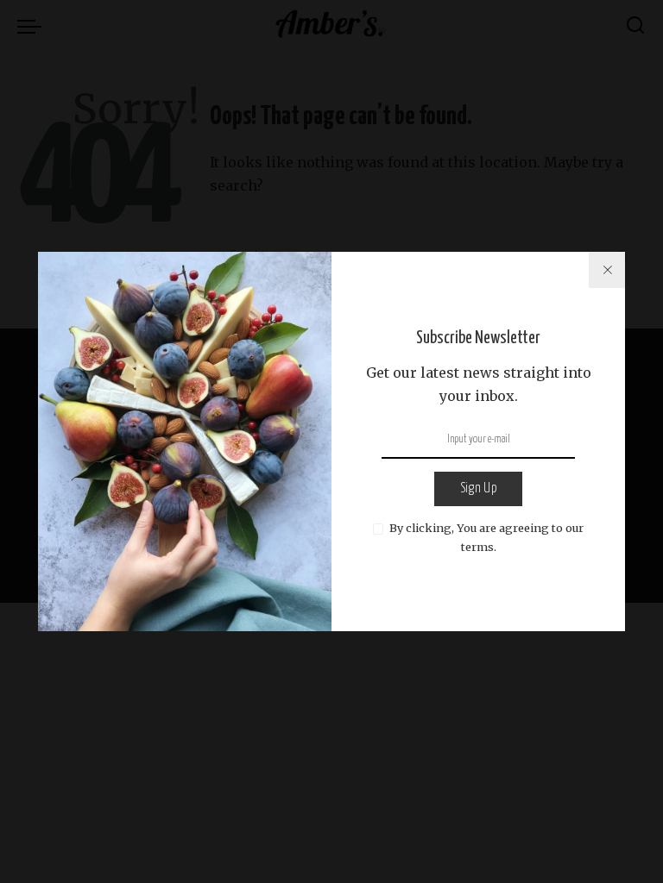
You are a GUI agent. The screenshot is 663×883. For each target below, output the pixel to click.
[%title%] (607, 270)
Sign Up (478, 488)
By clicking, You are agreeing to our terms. (486, 537)
